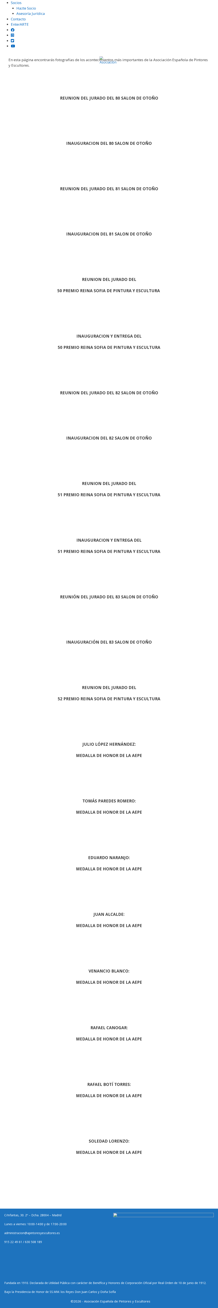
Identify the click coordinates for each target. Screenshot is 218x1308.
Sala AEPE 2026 (189, 73)
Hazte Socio (26, 8)
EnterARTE (20, 24)
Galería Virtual (82, 86)
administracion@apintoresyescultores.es (32, 1233)
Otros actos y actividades (122, 86)
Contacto (18, 19)
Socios (16, 2)
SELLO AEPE (163, 73)
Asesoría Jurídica (30, 13)
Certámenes (48, 73)
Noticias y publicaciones (125, 73)
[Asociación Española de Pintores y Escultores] (109, 60)
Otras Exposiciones (82, 73)
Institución (20, 73)
